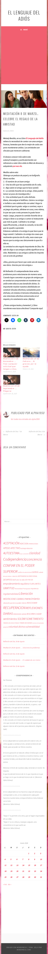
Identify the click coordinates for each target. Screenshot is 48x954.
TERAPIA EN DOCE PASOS (11, 623)
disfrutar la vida (19, 580)
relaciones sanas (19, 614)
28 (23, 877)
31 (41, 877)
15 (29, 865)
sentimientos (10, 619)
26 (11, 877)
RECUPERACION (14, 607)
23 (35, 871)
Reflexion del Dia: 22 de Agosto (14, 666)
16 (35, 865)
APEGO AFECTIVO (11, 548)
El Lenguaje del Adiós (35, 138)
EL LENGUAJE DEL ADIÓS (24, 15)
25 (5, 877)
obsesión (6, 603)
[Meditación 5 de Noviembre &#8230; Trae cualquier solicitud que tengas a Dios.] (11, 352)
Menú (25, 29)
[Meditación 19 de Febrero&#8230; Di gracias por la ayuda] (31, 352)
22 (29, 871)
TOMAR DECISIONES (25, 623)
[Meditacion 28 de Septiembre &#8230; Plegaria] (11, 380)
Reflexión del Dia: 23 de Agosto (14, 654)
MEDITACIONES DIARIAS (13, 598)
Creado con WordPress (16, 947)
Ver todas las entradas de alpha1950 (25, 419)
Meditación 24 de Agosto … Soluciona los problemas (21, 647)
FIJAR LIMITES (35, 583)
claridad (34, 553)
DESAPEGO (7, 579)
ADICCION (24, 543)
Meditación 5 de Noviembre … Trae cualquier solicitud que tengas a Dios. (11, 364)
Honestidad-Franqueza (22, 588)
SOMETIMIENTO (34, 619)
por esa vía (17, 166)
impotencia (34, 588)
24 (41, 871)
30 (35, 877)
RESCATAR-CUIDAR (34, 614)
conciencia (34, 559)
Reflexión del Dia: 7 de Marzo (12, 433)
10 (41, 859)
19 (11, 871)
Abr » (9, 884)
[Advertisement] (24, 58)
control (35, 571)
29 (29, 877)
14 (23, 865)
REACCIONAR (32, 603)
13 (17, 865)
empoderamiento (11, 583)
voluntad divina (16, 626)
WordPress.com (24, 950)
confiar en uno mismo (24, 572)
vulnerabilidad (32, 626)
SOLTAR (21, 619)
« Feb (5, 884)
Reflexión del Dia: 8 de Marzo (37, 433)
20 (17, 871)
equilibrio (25, 583)
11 (5, 865)
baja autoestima (24, 554)
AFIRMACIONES (33, 544)
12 (11, 865)
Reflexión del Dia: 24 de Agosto (14, 641)
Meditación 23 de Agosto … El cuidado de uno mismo (21, 660)
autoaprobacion (26, 548)
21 (23, 871)
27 (17, 877)
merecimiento (32, 598)
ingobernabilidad (10, 593)
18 (5, 871)
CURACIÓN (14, 576)
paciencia (13, 603)
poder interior (22, 603)
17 (41, 865)
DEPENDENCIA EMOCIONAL (27, 576)
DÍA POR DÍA (29, 580)
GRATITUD (8, 588)
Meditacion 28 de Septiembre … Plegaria (11, 388)
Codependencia (14, 559)
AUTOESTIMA (11, 553)
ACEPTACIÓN (11, 543)
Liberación (26, 593)
